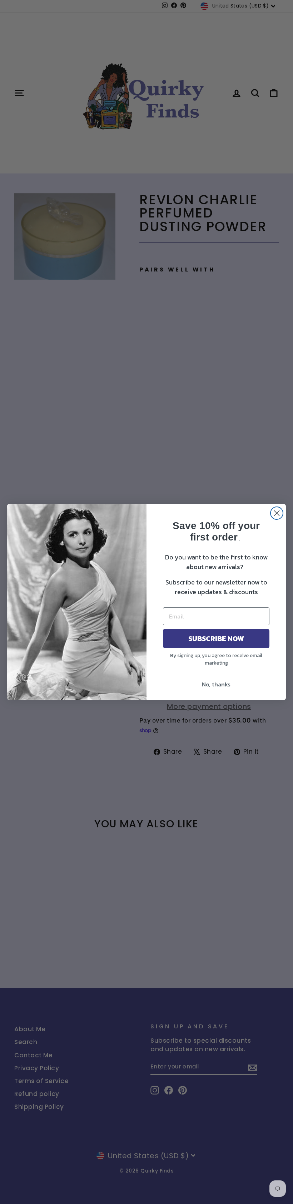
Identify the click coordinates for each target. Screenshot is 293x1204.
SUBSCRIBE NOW (216, 638)
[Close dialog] (276, 513)
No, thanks (216, 684)
